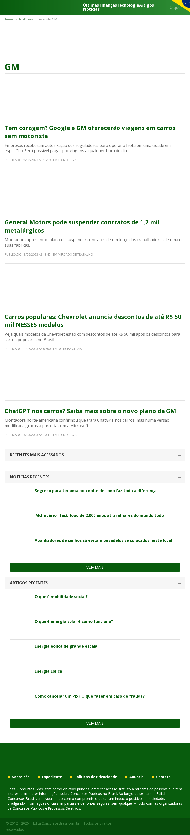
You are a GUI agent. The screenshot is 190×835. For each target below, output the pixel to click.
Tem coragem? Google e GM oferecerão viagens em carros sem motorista (90, 132)
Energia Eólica (48, 671)
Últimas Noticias (91, 7)
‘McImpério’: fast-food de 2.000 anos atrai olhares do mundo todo (99, 515)
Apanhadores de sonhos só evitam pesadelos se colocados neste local (103, 540)
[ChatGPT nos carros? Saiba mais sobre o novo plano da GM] (95, 382)
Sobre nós (21, 777)
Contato (163, 777)
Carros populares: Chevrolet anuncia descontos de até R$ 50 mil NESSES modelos (93, 320)
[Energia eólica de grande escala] (20, 652)
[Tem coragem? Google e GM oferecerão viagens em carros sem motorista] (95, 98)
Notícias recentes (29, 477)
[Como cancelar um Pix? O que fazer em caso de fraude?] (20, 702)
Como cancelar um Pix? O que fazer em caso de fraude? (90, 696)
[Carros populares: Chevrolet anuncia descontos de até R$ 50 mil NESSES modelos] (95, 287)
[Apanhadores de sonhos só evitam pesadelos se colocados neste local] (20, 546)
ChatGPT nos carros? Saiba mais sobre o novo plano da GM (90, 411)
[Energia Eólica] (20, 677)
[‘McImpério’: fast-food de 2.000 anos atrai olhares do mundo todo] (20, 521)
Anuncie (136, 777)
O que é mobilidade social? (61, 596)
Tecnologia (128, 5)
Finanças (108, 5)
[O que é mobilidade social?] (20, 602)
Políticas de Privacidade (95, 777)
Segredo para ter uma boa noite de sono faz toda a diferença (96, 490)
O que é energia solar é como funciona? (74, 621)
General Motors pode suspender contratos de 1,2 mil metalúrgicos (82, 226)
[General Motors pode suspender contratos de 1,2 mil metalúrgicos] (95, 193)
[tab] (95, 455)
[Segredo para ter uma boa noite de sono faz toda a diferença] (20, 496)
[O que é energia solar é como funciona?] (20, 627)
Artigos (146, 5)
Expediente (52, 777)
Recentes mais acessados (37, 455)
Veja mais (95, 567)
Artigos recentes (29, 583)
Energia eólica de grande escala (66, 646)
